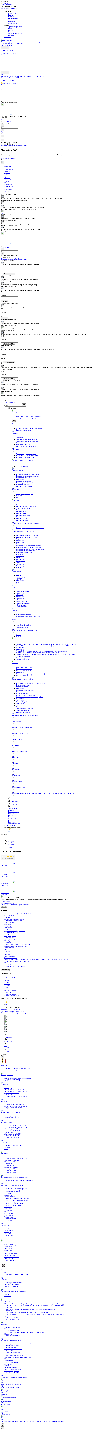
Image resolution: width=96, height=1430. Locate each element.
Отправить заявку (9, 273)
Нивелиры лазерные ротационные (27, 506)
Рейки (6, 949)
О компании (12, 818)
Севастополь (8, 184)
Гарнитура (19, 579)
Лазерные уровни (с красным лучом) (27, 476)
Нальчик (7, 181)
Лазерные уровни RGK (23, 484)
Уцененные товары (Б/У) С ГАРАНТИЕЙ (17, 914)
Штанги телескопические (24, 669)
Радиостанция (20, 584)
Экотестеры (19, 567)
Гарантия (11, 813)
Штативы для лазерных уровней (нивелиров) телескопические (36, 674)
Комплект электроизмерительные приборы (29, 697)
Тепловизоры (20, 564)
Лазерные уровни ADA (23, 477)
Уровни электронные (22, 658)
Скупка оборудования (11, 995)
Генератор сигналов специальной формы (29, 428)
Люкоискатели (9, 937)
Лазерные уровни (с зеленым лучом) (27, 474)
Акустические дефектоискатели (14, 919)
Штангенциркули (21, 566)
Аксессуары (19, 437)
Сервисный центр (14, 823)
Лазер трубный (9, 922)
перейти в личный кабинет (9, 213)
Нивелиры (7, 942)
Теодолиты (8, 954)
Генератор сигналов (10, 926)
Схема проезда (5, 901)
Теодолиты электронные (24, 627)
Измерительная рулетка (23, 614)
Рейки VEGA (20, 598)
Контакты (11, 822)
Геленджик (8, 171)
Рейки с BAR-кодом (22, 591)
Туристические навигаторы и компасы (16, 961)
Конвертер (19, 582)
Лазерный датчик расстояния (25, 457)
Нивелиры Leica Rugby (23, 515)
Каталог (4, 906)
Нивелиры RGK (21, 517)
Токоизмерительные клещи (24, 708)
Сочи (6, 188)
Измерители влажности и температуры (28, 545)
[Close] (2, 104)
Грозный (7, 173)
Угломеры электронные (23, 659)
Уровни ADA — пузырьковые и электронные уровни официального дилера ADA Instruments (45, 646)
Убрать (3, 119)
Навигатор (19, 636)
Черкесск (7, 191)
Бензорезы (7, 924)
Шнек (18, 497)
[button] (2, 70)
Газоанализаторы (21, 544)
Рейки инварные (21, 605)
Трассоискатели (9, 956)
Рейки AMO (20, 593)
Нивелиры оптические (23, 505)
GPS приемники (9, 915)
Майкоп (7, 178)
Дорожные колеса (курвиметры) (14, 931)
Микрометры (20, 556)
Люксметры (19, 554)
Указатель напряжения (23, 710)
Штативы (7, 964)
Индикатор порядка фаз (23, 692)
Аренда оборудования (11, 979)
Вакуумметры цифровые (24, 539)
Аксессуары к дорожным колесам (26, 465)
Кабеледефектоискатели (12, 932)
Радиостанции (9, 948)
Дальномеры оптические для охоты (27, 455)
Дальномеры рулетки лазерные (26, 454)
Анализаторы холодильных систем (27, 535)
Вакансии (11, 810)
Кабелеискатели (9, 934)
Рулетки (7, 951)
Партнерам (8, 992)
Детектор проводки (22, 686)
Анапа (6, 168)
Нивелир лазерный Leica (24, 486)
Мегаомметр (20, 698)
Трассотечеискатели (10, 958)
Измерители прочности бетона (25, 551)
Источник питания (22, 693)
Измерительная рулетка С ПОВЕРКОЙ (28, 616)
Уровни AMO (20, 647)
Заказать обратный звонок (9, 8)
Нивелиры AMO (21, 513)
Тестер (18, 705)
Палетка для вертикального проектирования (30, 528)
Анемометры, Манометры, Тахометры (28, 537)
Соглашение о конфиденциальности (12, 1011)
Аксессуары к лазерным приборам (27, 418)
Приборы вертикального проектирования (17, 944)
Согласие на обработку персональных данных (15, 1013)
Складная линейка (22, 606)
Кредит (10, 815)
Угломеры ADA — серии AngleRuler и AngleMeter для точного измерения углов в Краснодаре (46, 644)
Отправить (5, 301)
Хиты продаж (5, 55)
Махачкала (7, 179)
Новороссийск (9, 183)
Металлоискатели (10, 939)
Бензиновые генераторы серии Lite (27, 441)
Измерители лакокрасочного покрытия (28, 547)
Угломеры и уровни (10, 963)
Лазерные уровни (10, 936)
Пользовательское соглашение (10, 1009)
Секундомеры (20, 561)
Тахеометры (8, 953)
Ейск (6, 174)
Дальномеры (8, 929)
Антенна (18, 575)
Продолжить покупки (8, 145)
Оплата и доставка (14, 817)
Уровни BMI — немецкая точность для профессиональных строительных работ (41, 651)
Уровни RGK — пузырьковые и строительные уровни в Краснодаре (38, 652)
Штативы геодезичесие (23, 670)
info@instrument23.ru (7, 903)
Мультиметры (20, 700)
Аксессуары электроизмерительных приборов (30, 683)
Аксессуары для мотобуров (24, 494)
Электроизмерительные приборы (15, 966)
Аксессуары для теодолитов (25, 624)
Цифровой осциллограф (23, 430)
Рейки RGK (19, 595)
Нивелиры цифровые (22, 520)
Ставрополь (8, 190)
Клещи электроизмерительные (25, 695)
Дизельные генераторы (23, 444)
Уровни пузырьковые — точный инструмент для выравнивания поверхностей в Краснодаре (45, 654)
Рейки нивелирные (22, 600)
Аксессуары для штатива (24, 667)
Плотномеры (20, 559)
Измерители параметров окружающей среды (30, 549)
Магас (6, 176)
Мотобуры (19, 495)
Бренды (10, 820)
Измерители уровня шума (24, 552)
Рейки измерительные (23, 603)
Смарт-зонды (20, 562)
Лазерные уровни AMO (23, 481)
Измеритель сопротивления (24, 690)
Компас (18, 635)
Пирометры (19, 557)
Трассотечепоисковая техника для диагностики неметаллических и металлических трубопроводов (36, 959)
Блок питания (20, 577)
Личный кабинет (9, 402)
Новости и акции (13, 812)
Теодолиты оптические (23, 625)
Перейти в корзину (21, 145)
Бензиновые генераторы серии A (26, 439)
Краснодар (7, 166)
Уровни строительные (23, 656)
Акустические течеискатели (13, 920)
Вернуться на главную (8, 158)
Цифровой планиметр (23, 712)
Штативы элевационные (24, 675)
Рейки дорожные (21, 601)
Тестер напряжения (22, 707)
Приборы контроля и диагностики (15, 946)
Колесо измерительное (23, 466)
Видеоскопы (20, 542)
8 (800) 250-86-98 (6, 5)
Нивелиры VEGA (21, 518)
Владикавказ (8, 169)
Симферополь (8, 186)
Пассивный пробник (22, 702)
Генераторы (8, 927)
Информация (5, 969)
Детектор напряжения (23, 685)
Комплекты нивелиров (23, 508)
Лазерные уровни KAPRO (24, 483)
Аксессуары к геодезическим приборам (28, 416)
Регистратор (20, 703)
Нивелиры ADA (21, 511)
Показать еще (20, 443)
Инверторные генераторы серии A (27, 446)
